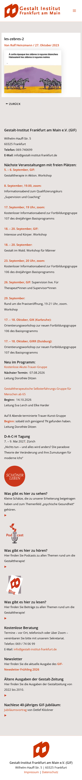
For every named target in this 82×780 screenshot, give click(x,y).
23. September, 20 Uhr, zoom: (24, 261)
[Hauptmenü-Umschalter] (74, 10)
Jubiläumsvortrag (15, 710)
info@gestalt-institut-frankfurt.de (35, 649)
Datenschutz (50, 772)
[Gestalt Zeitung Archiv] (5, 695)
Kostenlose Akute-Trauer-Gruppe (25, 367)
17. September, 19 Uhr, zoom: (24, 207)
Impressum (31, 772)
